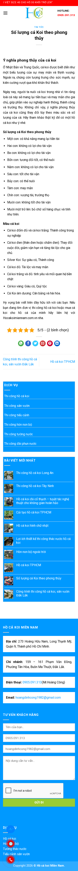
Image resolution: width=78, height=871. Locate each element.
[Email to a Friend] (42, 343)
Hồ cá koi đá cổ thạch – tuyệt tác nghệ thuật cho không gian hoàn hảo (42, 501)
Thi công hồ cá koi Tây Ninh (35, 486)
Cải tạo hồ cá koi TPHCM (33, 512)
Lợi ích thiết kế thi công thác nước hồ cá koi (43, 541)
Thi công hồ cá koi (16, 396)
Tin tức (39, 27)
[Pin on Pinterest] (50, 343)
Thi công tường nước (18, 434)
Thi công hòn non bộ (18, 424)
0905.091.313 (66, 15)
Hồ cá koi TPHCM (62, 362)
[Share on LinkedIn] (57, 343)
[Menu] (5, 13)
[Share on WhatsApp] (21, 343)
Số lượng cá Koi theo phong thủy (38, 578)
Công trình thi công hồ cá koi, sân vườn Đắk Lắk (42, 593)
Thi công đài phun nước (20, 444)
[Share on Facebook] (28, 343)
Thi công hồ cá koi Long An (34, 473)
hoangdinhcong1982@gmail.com (38, 697)
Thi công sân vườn (17, 406)
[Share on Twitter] (35, 343)
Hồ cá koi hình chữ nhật (32, 525)
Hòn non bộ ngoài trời (31, 552)
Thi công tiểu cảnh (16, 415)
